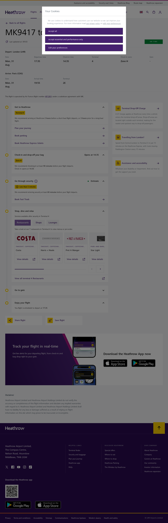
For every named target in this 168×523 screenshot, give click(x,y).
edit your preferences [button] (112, 23)
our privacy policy (93, 23)
